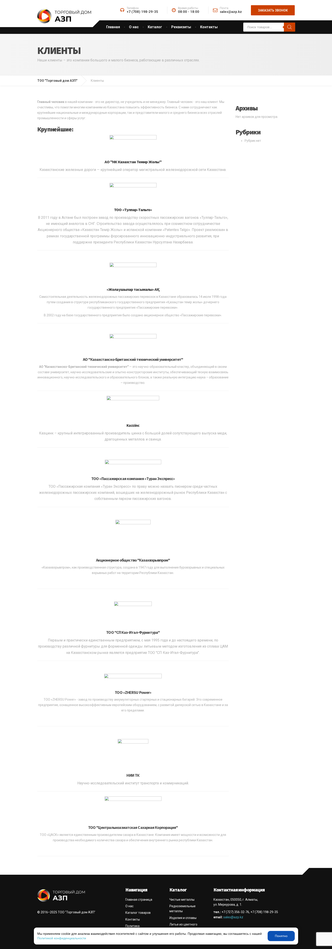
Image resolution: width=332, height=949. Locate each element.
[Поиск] (289, 27)
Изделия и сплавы (182, 918)
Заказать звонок (273, 10)
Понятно (281, 936)
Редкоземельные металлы (182, 908)
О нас (134, 27)
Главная (113, 27)
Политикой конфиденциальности (61, 938)
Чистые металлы (181, 899)
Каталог (155, 27)
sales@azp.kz (233, 917)
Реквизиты (181, 27)
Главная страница (138, 899)
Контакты (209, 27)
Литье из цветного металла (183, 927)
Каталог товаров (138, 912)
